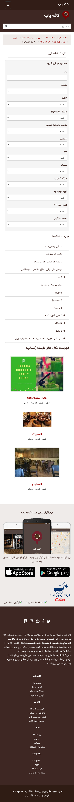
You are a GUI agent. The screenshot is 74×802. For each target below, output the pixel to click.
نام (66, 72)
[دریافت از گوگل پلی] (55, 572)
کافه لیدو (37, 484)
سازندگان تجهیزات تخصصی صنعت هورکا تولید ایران (38, 339)
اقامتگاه (58, 323)
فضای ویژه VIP (60, 205)
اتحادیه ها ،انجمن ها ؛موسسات (47, 262)
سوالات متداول (37, 691)
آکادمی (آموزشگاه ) (53, 316)
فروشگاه (58, 331)
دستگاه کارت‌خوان (59, 112)
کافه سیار (58, 308)
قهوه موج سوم (60, 192)
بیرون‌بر (63, 138)
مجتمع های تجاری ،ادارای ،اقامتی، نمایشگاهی (41, 269)
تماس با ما (37, 687)
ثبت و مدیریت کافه (37, 717)
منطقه (64, 85)
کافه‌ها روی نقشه (37, 713)
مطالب (37, 743)
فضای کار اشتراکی (54, 254)
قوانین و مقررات (37, 695)
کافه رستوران (56, 300)
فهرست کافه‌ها (37, 709)
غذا (65, 152)
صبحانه (63, 165)
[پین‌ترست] (37, 621)
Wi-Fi (64, 98)
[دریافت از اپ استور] (20, 572)
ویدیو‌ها (37, 739)
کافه (60, 277)
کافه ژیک (37, 434)
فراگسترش (30, 796)
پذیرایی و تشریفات (53, 246)
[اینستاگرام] (31, 621)
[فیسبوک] (43, 621)
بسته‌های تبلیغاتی (37, 747)
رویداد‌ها (37, 735)
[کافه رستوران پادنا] (37, 374)
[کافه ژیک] (37, 419)
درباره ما (37, 683)
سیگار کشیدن (61, 178)
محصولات (37, 761)
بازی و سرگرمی (60, 218)
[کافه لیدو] (37, 463)
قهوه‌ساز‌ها (37, 769)
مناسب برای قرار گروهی (56, 125)
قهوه (37, 765)
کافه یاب (63, 4)
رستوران (58, 293)
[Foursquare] (25, 621)
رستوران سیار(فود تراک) (51, 285)
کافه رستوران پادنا (37, 398)
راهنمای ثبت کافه (37, 721)
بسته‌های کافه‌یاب (37, 773)
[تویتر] (49, 621)
